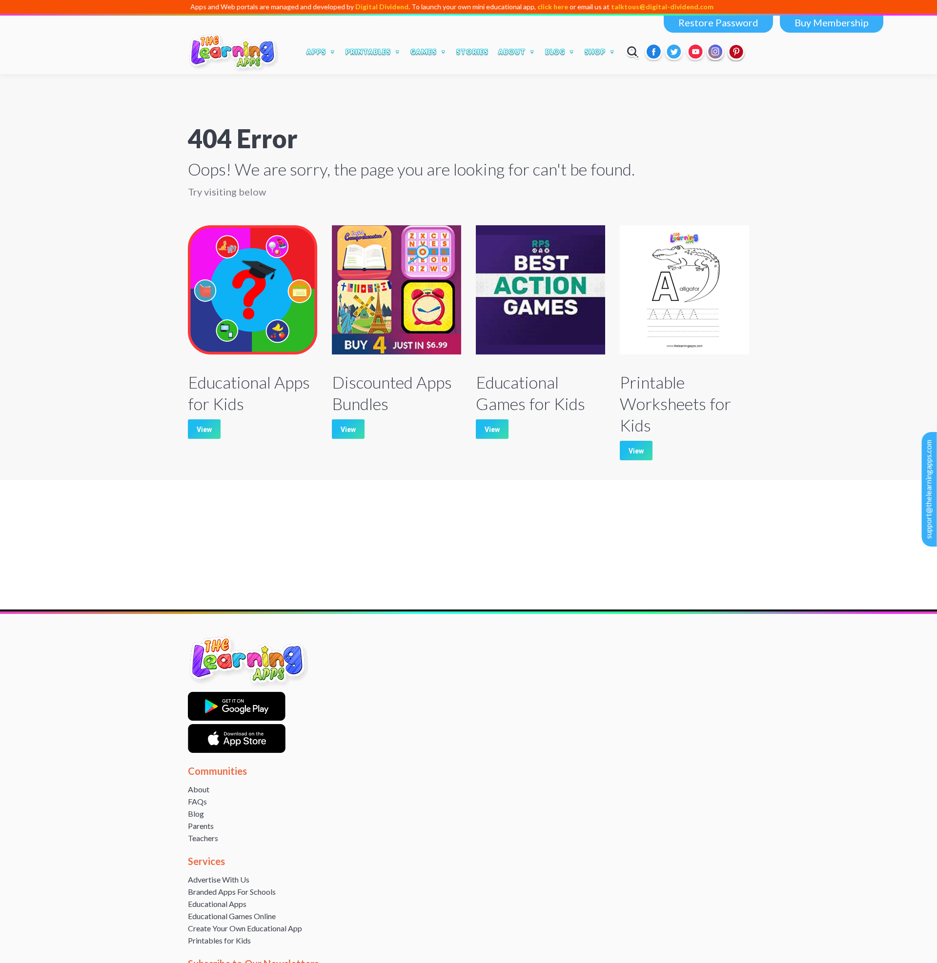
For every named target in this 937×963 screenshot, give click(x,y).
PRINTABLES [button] (368, 52)
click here (522, 6)
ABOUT (512, 52)
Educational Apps (217, 903)
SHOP (595, 52)
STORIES (472, 52)
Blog (196, 813)
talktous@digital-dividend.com (632, 6)
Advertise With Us (218, 879)
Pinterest (736, 51)
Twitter (675, 51)
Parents (201, 825)
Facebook (654, 51)
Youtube (695, 51)
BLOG (555, 52)
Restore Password (718, 22)
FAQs (197, 801)
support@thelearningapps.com (928, 489)
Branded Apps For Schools (232, 891)
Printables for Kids (219, 940)
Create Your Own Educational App (245, 928)
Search (632, 51)
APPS (316, 52)
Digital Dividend (351, 6)
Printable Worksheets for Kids (675, 403)
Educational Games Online (232, 916)
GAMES (423, 52)
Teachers (203, 838)
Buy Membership (831, 22)
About (198, 789)
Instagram (716, 51)
